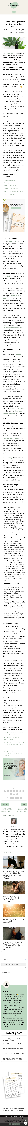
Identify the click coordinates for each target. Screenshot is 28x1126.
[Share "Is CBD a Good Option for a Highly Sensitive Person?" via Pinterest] (16, 791)
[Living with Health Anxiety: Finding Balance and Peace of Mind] (14, 933)
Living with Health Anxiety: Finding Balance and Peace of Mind (13, 945)
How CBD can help (9, 180)
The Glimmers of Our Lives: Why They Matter (14, 921)
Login (24, 959)
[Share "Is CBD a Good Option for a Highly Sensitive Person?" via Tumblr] (14, 791)
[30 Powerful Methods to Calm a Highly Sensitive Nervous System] (14, 862)
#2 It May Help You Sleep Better (13, 185)
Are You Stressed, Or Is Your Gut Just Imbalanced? (13, 898)
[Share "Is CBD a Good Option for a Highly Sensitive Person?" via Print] (16, 793)
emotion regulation (10, 438)
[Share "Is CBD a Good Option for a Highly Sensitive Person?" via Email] (14, 793)
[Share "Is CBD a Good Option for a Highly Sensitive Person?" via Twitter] (8, 791)
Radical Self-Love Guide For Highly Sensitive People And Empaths (12, 1044)
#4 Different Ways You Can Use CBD (14, 191)
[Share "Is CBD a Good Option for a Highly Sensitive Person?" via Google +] (11, 791)
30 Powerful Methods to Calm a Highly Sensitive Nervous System (14, 874)
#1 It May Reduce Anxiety (11, 183)
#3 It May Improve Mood (11, 188)
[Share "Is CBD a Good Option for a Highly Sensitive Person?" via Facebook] (5, 791)
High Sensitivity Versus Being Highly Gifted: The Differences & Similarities (12, 1059)
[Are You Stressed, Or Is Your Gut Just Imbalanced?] (14, 887)
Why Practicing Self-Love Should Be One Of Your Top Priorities (14, 1039)
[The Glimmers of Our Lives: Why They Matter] (14, 910)
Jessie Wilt (14, 30)
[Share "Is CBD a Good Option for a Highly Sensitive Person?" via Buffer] (22, 791)
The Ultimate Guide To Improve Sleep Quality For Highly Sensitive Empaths (13, 753)
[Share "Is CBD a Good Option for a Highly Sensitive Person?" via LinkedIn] (19, 791)
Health (11, 32)
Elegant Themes (13, 1116)
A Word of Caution (9, 194)
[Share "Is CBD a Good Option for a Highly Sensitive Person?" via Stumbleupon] (11, 793)
